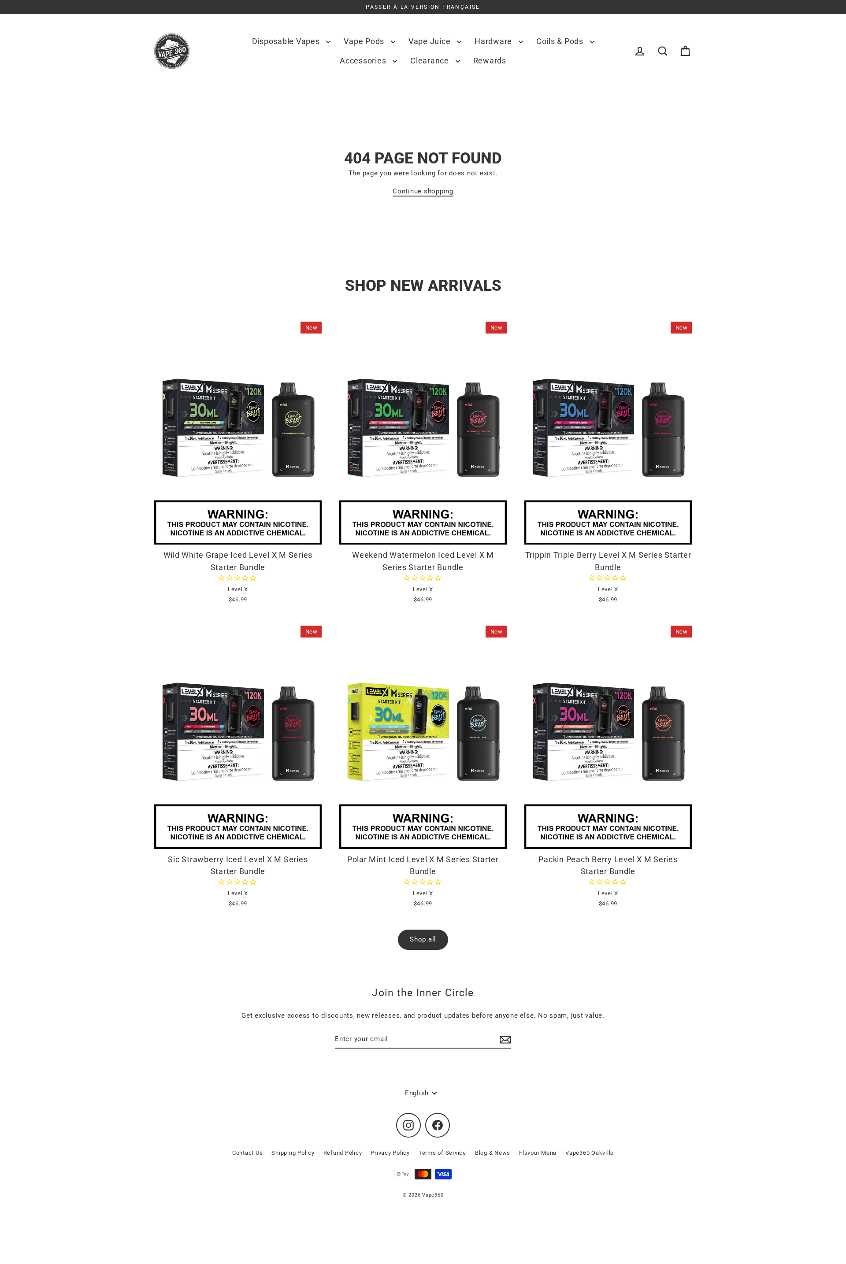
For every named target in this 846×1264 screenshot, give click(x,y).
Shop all (423, 939)
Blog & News (492, 1152)
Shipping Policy (292, 1152)
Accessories (364, 60)
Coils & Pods (561, 41)
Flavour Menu (538, 1152)
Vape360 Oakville (589, 1152)
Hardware (494, 41)
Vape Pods (365, 41)
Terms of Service (442, 1152)
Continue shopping (423, 191)
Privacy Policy (390, 1152)
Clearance (430, 60)
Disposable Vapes (287, 41)
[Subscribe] (504, 1039)
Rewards (489, 60)
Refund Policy (342, 1152)
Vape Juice (430, 41)
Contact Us (247, 1152)
